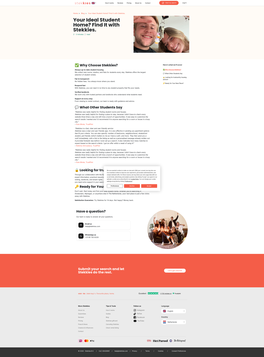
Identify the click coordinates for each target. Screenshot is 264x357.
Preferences (115, 186)
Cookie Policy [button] (135, 179)
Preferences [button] (128, 181)
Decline (132, 186)
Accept (149, 186)
